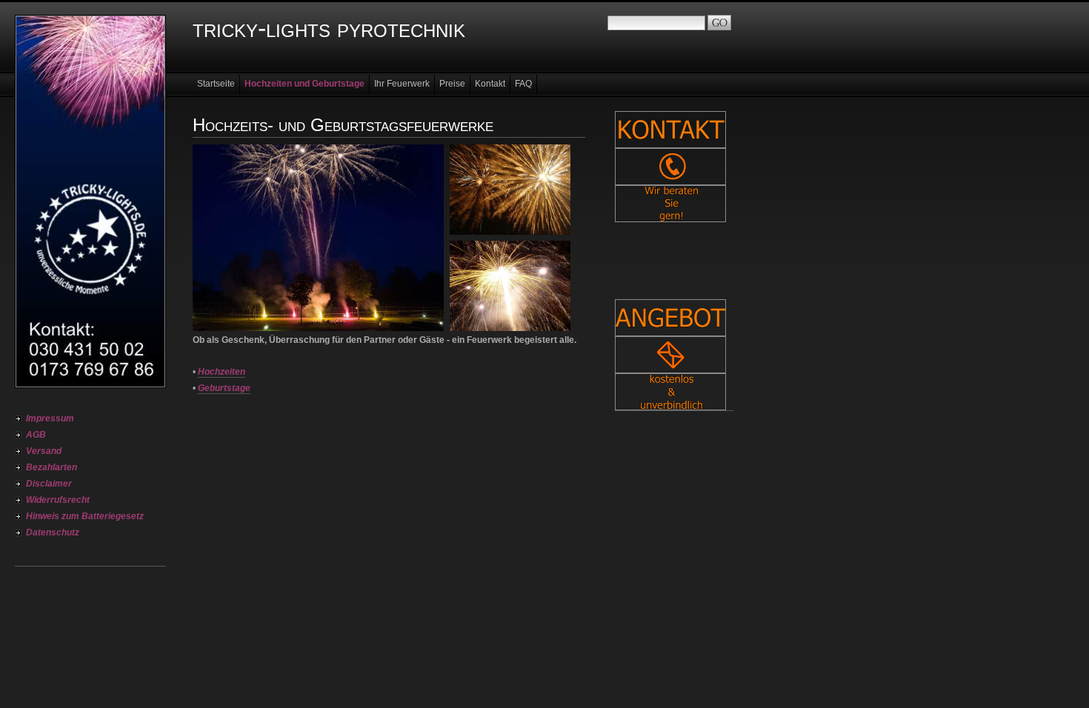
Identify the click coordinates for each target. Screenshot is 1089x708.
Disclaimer (49, 483)
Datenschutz (52, 532)
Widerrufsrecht (58, 500)
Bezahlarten (51, 467)
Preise (452, 84)
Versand (43, 451)
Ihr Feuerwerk (402, 84)
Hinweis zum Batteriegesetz (85, 516)
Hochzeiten (221, 372)
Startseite (216, 84)
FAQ (523, 84)
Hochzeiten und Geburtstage (304, 84)
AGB (36, 435)
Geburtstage (224, 388)
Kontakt (490, 84)
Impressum (50, 418)
